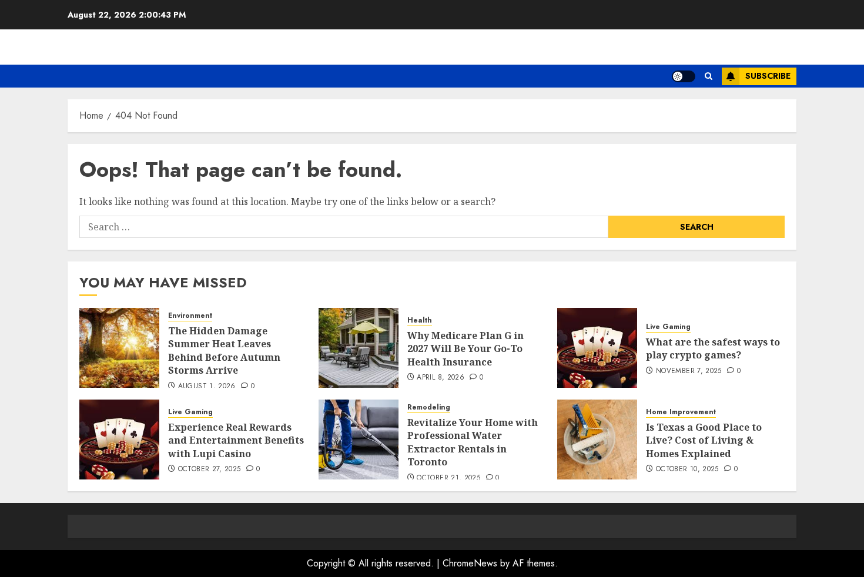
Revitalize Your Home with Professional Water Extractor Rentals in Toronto (472, 442)
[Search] (708, 76)
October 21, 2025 (448, 478)
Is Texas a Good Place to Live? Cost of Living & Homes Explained (704, 440)
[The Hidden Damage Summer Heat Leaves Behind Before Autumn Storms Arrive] (119, 348)
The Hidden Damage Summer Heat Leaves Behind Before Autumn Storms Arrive (224, 350)
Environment (190, 316)
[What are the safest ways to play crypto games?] (597, 348)
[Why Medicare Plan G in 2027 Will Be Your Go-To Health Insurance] (358, 348)
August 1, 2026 (207, 386)
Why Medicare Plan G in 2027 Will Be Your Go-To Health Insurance (465, 348)
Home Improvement (681, 412)
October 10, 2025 (687, 469)
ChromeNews (470, 563)
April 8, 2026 (440, 378)
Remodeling (428, 407)
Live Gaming (668, 327)
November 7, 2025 (689, 371)
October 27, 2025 (209, 469)
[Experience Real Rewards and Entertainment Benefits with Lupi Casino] (119, 439)
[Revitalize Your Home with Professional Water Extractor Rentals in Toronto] (358, 439)
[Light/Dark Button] (683, 76)
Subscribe (768, 76)
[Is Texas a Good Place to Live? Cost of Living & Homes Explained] (597, 439)
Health (419, 321)
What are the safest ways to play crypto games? (713, 348)
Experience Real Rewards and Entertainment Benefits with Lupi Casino (236, 440)
